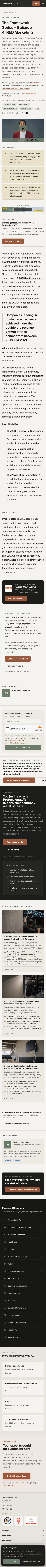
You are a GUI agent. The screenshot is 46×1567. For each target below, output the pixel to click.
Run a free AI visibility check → (19, 780)
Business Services (21, 1142)
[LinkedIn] (3, 1509)
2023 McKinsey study (31, 278)
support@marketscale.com (15, 743)
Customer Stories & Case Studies (16, 88)
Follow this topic (23, 747)
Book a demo (13, 850)
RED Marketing (10, 261)
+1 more (38, 108)
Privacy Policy (23, 1556)
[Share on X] (22, 113)
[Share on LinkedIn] (27, 113)
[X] (7, 1509)
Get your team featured (18, 659)
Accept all (11, 1562)
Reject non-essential (31, 1562)
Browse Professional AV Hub (17, 1124)
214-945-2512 (16, 741)
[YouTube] (11, 1509)
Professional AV (11, 18)
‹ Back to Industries (9, 13)
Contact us (5, 1503)
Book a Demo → (7, 1505)
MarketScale (34, 83)
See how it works (15, 666)
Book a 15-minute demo (16, 1476)
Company (17, 1160)
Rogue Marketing (28, 93)
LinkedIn (8, 1160)
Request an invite (13, 241)
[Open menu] (42, 3)
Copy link (15, 113)
